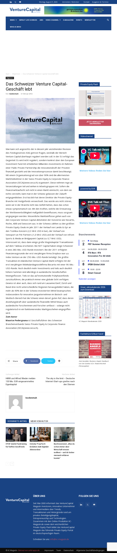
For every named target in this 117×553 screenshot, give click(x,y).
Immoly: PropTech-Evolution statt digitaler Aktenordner (39, 447)
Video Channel (52, 20)
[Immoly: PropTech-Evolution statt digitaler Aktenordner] (40, 434)
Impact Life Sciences (28, 20)
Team (58, 550)
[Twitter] (15, 2)
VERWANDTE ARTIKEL (17, 421)
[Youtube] (20, 2)
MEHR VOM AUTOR (39, 421)
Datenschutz (69, 550)
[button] (107, 20)
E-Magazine (68, 20)
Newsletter (90, 20)
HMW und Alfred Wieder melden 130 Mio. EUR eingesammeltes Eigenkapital (20, 381)
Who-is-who (15, 27)
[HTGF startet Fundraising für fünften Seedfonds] (16, 434)
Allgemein (16, 74)
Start (7, 74)
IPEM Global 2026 (96, 264)
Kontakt (86, 2)
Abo (41, 20)
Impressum (49, 550)
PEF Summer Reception (99, 244)
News (12, 20)
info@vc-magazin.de (59, 539)
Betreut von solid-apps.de (29, 550)
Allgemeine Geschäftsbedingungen (90, 550)
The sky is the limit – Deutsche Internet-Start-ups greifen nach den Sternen (60, 381)
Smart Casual (94, 272)
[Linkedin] (11, 2)
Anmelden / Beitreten (70, 2)
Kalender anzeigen (87, 278)
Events (79, 20)
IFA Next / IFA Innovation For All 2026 (99, 254)
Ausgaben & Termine (100, 2)
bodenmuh (14, 94)
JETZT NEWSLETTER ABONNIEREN (95, 123)
